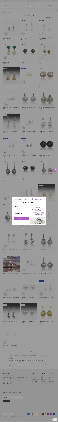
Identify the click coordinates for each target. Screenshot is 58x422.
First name (16, 206)
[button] (54, 170)
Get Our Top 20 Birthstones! (21, 218)
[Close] (44, 198)
